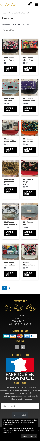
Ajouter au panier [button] (9, 69)
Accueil (4, 13)
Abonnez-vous (20, 415)
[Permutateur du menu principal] (36, 4)
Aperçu (10, 53)
